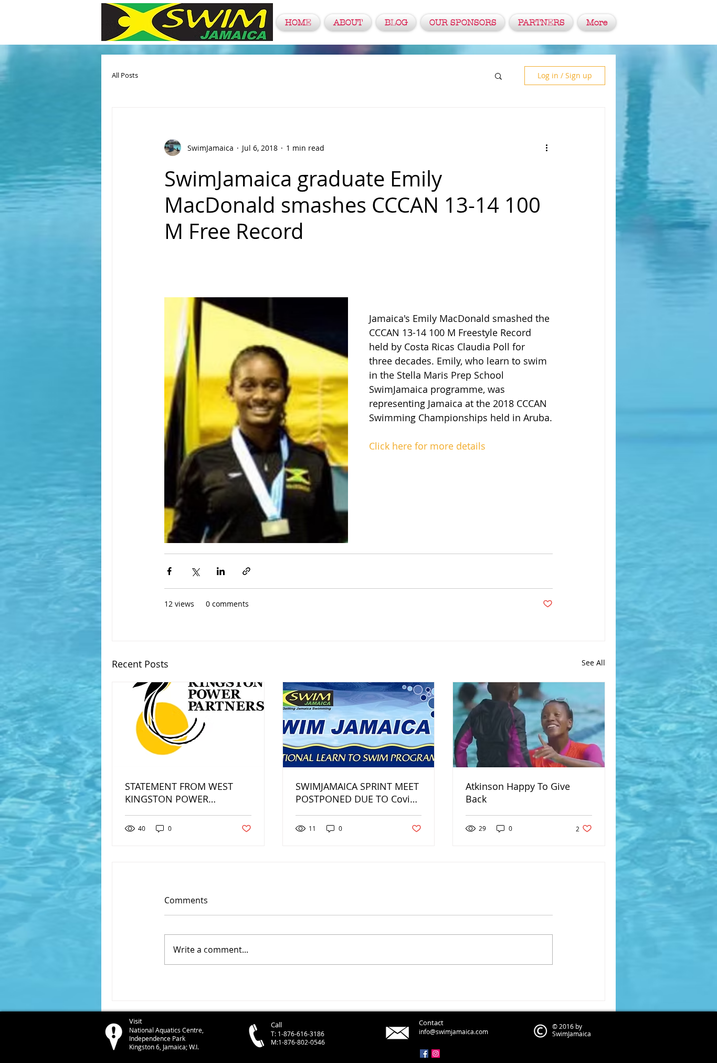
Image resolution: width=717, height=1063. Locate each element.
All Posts (125, 75)
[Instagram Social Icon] (435, 1053)
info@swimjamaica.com (453, 1031)
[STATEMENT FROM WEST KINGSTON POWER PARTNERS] (188, 724)
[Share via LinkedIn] (221, 571)
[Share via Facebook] (169, 571)
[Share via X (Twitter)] (195, 571)
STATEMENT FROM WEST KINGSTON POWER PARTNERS (179, 792)
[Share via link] (246, 571)
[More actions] (546, 147)
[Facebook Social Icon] (424, 1053)
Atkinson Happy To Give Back (518, 792)
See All (593, 663)
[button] (498, 75)
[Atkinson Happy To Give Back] (529, 724)
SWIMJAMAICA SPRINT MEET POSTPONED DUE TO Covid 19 (357, 792)
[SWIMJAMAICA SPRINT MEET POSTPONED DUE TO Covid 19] (359, 724)
